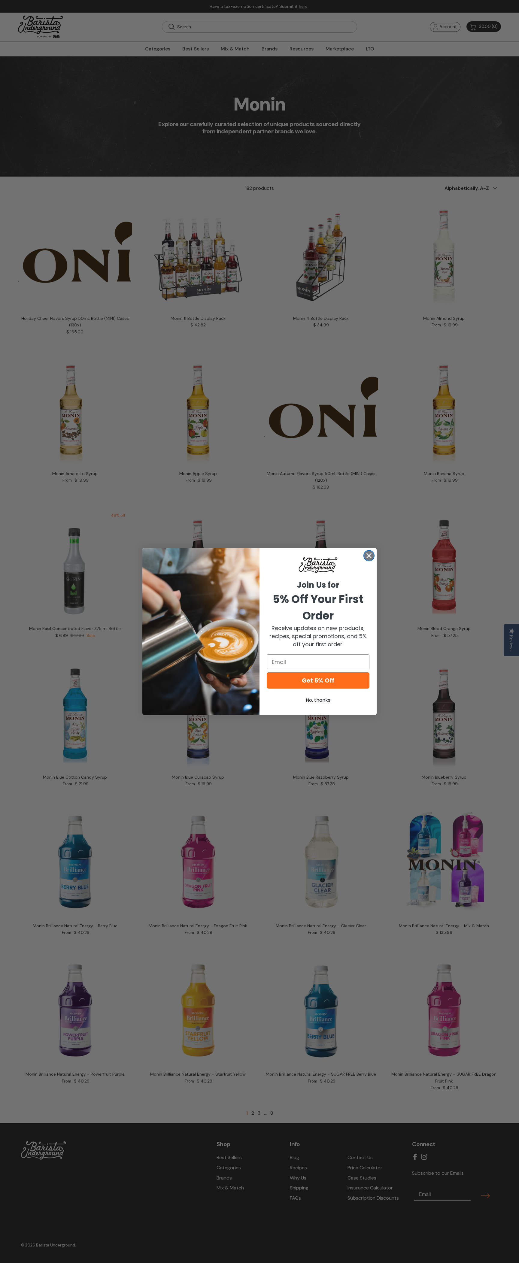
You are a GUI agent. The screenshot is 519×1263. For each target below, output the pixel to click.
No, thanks (318, 700)
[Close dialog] (369, 555)
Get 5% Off (318, 680)
